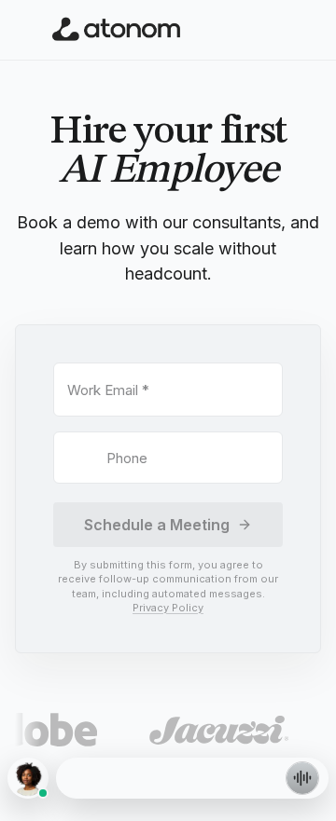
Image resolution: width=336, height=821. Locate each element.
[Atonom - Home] (117, 30)
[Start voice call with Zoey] (302, 778)
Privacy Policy (168, 607)
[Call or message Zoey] (28, 778)
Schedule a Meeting (157, 524)
